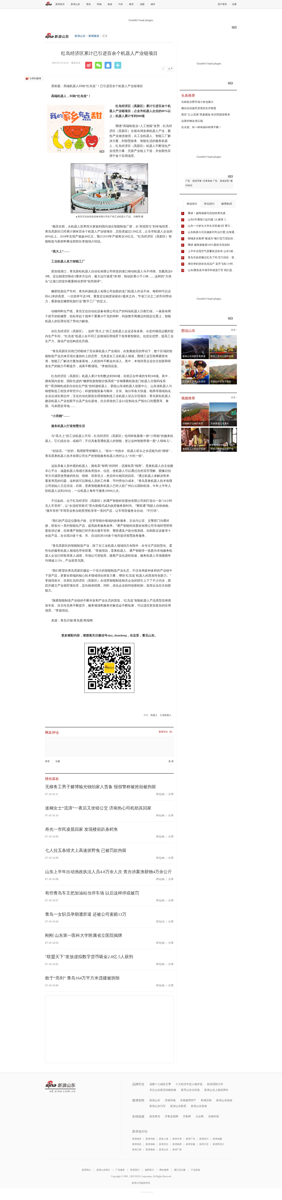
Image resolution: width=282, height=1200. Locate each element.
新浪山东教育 (178, 1106)
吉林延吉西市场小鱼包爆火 (197, 102)
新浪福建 (217, 1138)
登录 (47, 761)
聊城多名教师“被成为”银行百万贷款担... (211, 238)
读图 (142, 4)
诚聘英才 (149, 1170)
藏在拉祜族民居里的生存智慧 (198, 108)
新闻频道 (93, 36)
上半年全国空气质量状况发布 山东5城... (211, 251)
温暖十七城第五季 (160, 1084)
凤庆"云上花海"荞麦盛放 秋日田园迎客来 (205, 114)
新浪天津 (177, 1138)
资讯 (88, 4)
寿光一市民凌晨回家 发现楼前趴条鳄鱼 (81, 829)
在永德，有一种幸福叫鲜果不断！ (201, 127)
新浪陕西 (177, 1144)
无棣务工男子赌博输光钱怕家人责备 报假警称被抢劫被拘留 (100, 786)
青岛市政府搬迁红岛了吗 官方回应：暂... (212, 257)
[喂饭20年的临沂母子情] (223, 429)
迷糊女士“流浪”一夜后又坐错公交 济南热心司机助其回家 (98, 808)
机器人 (154, 715)
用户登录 (222, 4)
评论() (160, 794)
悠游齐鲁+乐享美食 (202, 181)
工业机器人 (165, 715)
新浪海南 (150, 1149)
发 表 (171, 761)
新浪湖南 (150, 1144)
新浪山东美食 (199, 1106)
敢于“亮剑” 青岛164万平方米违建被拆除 (82, 978)
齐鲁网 (187, 1116)
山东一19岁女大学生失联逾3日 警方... (210, 225)
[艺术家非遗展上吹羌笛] (195, 361)
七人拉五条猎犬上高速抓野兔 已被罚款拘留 (85, 850)
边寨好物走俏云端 (192, 121)
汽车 (120, 4)
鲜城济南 (206, 1100)
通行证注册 (180, 1170)
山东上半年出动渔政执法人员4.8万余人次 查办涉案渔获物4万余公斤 (108, 871)
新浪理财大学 (215, 1084)
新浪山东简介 (103, 1170)
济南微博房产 (188, 1100)
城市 (153, 4)
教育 (131, 4)
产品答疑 (195, 1170)
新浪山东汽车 (157, 1106)
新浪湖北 (136, 1144)
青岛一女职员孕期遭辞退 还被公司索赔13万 (85, 914)
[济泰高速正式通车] (223, 403)
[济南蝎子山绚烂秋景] (195, 403)
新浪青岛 (154, 1116)
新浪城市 (136, 1138)
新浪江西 (136, 1149)
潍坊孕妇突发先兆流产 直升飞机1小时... (211, 263)
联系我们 (134, 1170)
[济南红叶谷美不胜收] (223, 361)
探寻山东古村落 (190, 1090)
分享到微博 (35, 78)
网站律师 (164, 1170)
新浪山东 (75, 4)
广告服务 (120, 1170)
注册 (234, 4)
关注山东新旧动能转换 (162, 1090)
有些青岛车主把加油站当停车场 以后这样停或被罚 (92, 893)
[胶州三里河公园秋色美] (223, 336)
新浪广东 (190, 1138)
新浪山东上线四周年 (216, 1090)
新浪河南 (150, 1138)
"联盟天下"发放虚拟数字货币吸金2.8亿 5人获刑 (89, 956)
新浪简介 (86, 1170)
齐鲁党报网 (171, 1116)
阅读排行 (192, 203)
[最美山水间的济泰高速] (195, 336)
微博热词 (226, 203)
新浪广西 (177, 1149)
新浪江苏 (204, 1144)
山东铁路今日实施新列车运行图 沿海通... (212, 232)
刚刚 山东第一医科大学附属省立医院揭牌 (83, 935)
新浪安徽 (190, 1144)
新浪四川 (204, 1138)
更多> (234, 330)
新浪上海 (163, 1138)
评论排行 (209, 203)
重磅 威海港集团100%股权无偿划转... (210, 244)
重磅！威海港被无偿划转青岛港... (208, 213)
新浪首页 (60, 4)
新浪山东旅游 (224, 1100)
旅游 (110, 4)
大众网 (199, 1116)
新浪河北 (163, 1144)
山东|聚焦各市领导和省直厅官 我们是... (211, 270)
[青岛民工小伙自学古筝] (195, 429)
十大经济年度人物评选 (189, 1084)
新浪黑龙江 (218, 1144)
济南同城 (170, 1100)
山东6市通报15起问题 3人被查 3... (208, 219)
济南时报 (213, 1116)
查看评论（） (166, 732)
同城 (99, 4)
